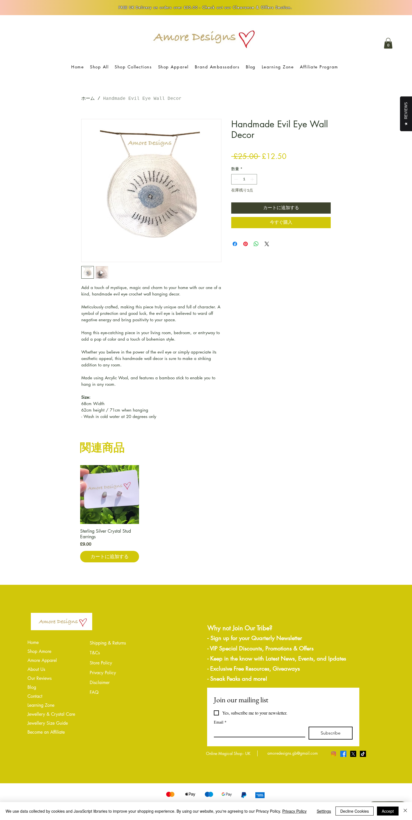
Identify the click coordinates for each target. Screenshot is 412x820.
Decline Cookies (354, 811)
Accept (388, 811)
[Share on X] (266, 244)
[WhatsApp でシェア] (256, 244)
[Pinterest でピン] (245, 244)
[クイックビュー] (109, 494)
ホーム (88, 98)
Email (220, 722)
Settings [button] (324, 811)
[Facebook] (343, 754)
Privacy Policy (294, 811)
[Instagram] (333, 754)
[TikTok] (363, 754)
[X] (353, 754)
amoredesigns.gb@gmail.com (292, 753)
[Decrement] (235, 179)
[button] (388, 43)
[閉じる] (405, 811)
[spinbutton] (244, 179)
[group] (206, 514)
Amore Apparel (42, 660)
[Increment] (252, 179)
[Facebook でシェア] (235, 244)
